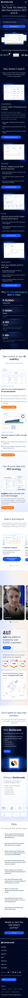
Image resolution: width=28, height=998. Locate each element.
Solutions (3, 954)
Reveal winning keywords (11, 137)
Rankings (3, 947)
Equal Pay (7, 992)
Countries (10, 989)
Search (6, 5)
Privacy (15, 989)
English (2, 986)
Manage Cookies (15, 992)
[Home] (7, 2)
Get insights (13, 26)
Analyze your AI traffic (8, 455)
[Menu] (26, 2)
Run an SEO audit (11, 235)
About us (3, 964)
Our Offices (4, 968)
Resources (4, 961)
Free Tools (4, 950)
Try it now (14, 933)
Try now (7, 751)
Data (2, 957)
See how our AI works (7, 507)
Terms (2, 992)
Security (20, 989)
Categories (3, 989)
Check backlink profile (11, 285)
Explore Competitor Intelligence (12, 559)
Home (2, 5)
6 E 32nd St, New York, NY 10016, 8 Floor (12, 975)
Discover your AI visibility (8, 407)
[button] (14, 836)
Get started (7, 647)
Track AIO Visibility (11, 187)
